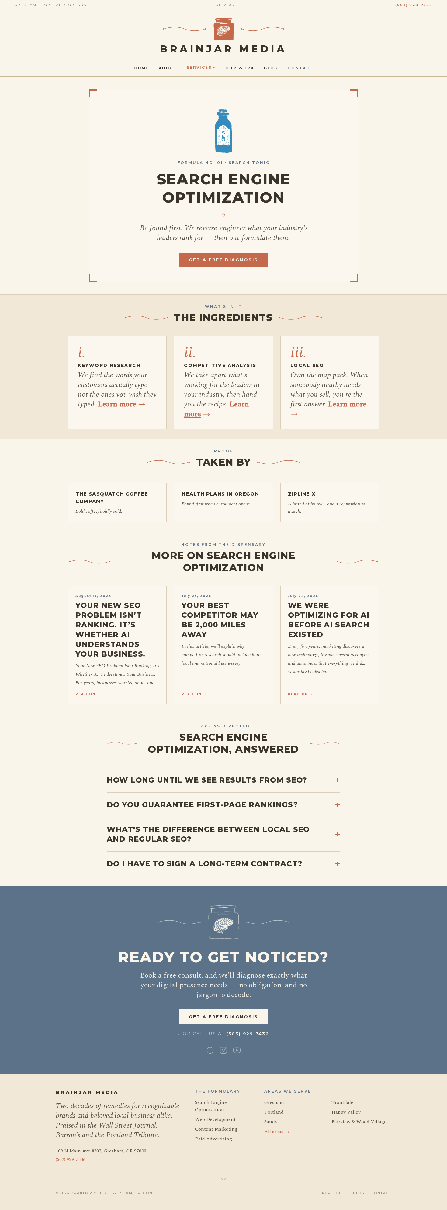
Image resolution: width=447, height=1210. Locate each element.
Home (141, 68)
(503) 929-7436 (413, 5)
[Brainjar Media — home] (224, 29)
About (168, 68)
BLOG (359, 1193)
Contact (300, 68)
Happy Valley (346, 1112)
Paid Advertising (213, 1138)
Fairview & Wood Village (358, 1121)
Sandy (270, 1121)
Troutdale (342, 1102)
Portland (274, 1112)
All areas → (276, 1131)
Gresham (274, 1102)
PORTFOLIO (334, 1193)
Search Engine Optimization (211, 1106)
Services (199, 67)
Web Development (215, 1119)
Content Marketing (216, 1129)
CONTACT (381, 1193)
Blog (271, 68)
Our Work (239, 68)
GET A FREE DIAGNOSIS (223, 260)
